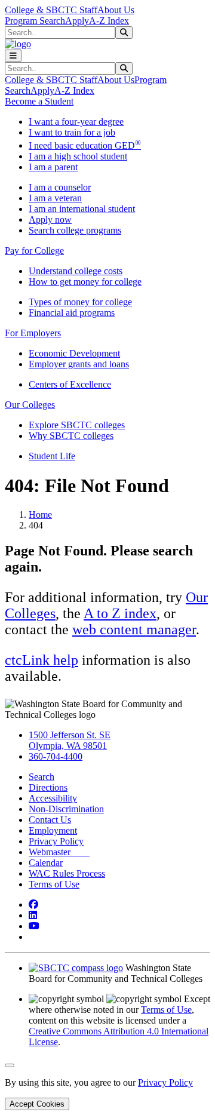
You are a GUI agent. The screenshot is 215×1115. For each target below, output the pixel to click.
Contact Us (50, 820)
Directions (48, 787)
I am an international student (82, 209)
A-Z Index (109, 21)
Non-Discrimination (66, 809)
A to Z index (120, 613)
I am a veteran (55, 198)
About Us (115, 10)
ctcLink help (41, 660)
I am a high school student (78, 156)
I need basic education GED (85, 145)
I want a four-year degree (76, 121)
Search (41, 777)
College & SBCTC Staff (51, 10)
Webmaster (59, 852)
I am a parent (53, 167)
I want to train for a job (72, 132)
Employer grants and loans (79, 364)
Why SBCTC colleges (71, 436)
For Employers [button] (33, 333)
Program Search (35, 21)
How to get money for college (85, 282)
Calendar (46, 863)
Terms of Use (54, 884)
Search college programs (75, 230)
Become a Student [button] (39, 101)
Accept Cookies (37, 1103)
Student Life (52, 456)
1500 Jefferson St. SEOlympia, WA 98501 (69, 740)
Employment (53, 830)
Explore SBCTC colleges (77, 425)
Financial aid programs (72, 313)
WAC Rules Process (67, 873)
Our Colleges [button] (30, 405)
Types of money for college (80, 302)
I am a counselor (60, 187)
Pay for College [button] (34, 250)
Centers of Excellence (70, 384)
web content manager (134, 629)
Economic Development (74, 353)
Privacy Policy (56, 841)
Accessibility (53, 798)
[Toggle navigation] (13, 56)
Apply (77, 21)
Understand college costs (75, 271)
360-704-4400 (55, 756)
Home (40, 514)
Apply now (50, 219)
